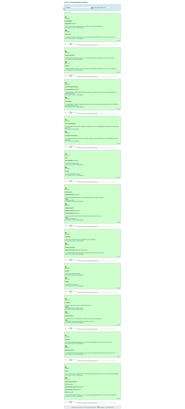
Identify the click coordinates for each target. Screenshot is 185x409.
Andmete (68, 163)
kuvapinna (85, 342)
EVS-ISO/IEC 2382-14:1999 (72, 95)
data (79, 174)
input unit (103, 395)
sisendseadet (108, 342)
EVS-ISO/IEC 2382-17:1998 (72, 27)
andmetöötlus (106, 58)
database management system (80, 37)
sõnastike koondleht (91, 407)
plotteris (81, 308)
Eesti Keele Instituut (78, 407)
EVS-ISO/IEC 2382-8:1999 (72, 59)
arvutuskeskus (81, 58)
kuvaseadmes (77, 305)
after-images (112, 37)
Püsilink (118, 40)
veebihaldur (110, 407)
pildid (90, 305)
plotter (92, 321)
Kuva (67, 373)
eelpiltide (87, 26)
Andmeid (68, 273)
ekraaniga (72, 373)
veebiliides (102, 407)
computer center (78, 68)
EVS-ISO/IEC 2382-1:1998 (72, 375)
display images (91, 318)
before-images (103, 37)
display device (100, 252)
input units (112, 353)
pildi (93, 197)
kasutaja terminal (80, 373)
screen (83, 395)
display (79, 395)
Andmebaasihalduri (71, 26)
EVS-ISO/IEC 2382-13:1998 (72, 164)
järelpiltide (94, 26)
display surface (88, 353)
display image (97, 216)
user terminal (70, 395)
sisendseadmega (102, 373)
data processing (106, 68)
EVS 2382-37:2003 (70, 129)
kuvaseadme (78, 239)
